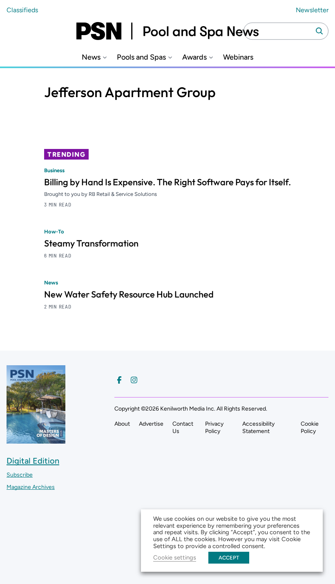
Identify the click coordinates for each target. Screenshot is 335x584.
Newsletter (312, 10)
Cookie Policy (310, 427)
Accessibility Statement (258, 427)
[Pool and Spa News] (167, 31)
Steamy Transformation (91, 243)
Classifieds (22, 10)
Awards (194, 57)
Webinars (238, 57)
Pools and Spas (141, 57)
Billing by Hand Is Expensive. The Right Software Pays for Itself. (167, 182)
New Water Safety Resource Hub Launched (129, 294)
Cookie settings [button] (174, 557)
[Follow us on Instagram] (134, 380)
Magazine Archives (31, 487)
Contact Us (182, 427)
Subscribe (20, 474)
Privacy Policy (214, 427)
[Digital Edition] (36, 440)
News (91, 57)
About (122, 423)
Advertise (151, 423)
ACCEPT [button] (229, 558)
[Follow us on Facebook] (119, 380)
